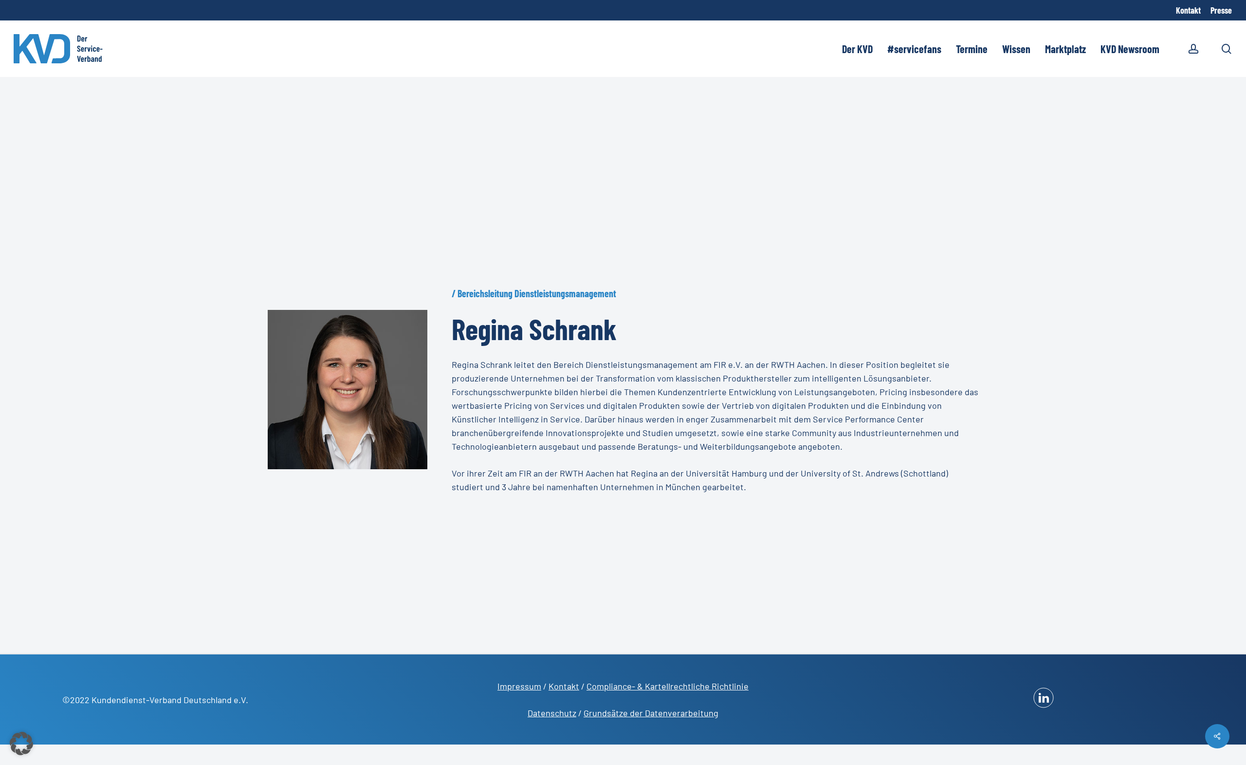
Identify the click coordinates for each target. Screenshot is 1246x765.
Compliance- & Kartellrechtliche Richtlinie (667, 686)
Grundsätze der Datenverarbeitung (651, 713)
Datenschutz (552, 713)
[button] (21, 743)
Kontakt (564, 686)
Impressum (519, 686)
